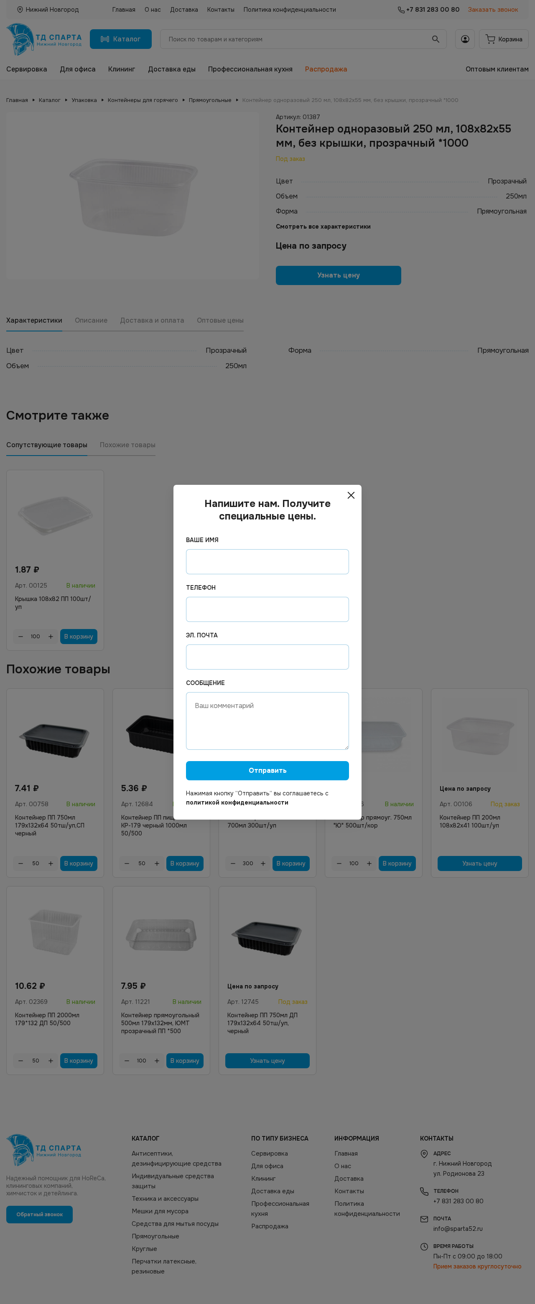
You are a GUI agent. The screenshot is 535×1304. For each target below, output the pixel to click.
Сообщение (205, 683)
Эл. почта (202, 635)
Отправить (268, 770)
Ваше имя (202, 540)
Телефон (201, 587)
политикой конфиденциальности (237, 802)
